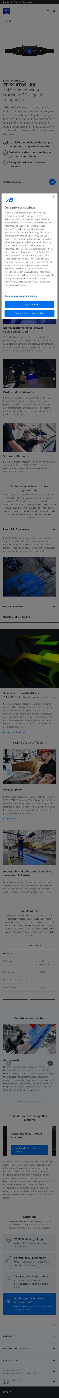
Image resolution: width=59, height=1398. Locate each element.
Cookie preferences (29, 304)
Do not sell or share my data (29, 313)
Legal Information (28, 296)
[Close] (54, 197)
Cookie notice (12, 296)
